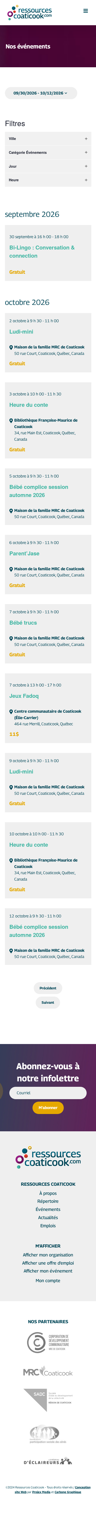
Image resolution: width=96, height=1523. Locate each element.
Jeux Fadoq (24, 696)
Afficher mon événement (48, 1270)
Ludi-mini (21, 331)
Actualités (48, 1217)
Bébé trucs (23, 622)
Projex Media (41, 1492)
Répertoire (48, 1201)
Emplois (48, 1225)
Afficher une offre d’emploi (48, 1263)
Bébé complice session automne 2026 (38, 491)
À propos (48, 1193)
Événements (48, 1209)
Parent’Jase (24, 553)
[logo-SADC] (48, 1390)
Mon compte (48, 1280)
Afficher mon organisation (48, 1254)
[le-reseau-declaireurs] (48, 1458)
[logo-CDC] (48, 1334)
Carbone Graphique (68, 1492)
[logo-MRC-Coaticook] (48, 1367)
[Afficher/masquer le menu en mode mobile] (86, 10)
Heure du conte (28, 405)
